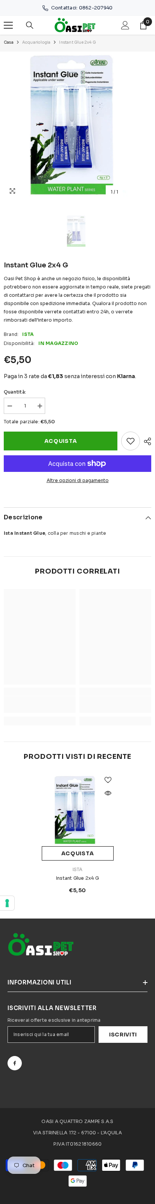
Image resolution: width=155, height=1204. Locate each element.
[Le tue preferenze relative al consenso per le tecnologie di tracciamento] (7, 903)
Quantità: (15, 392)
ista (27, 334)
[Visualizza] (108, 793)
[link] (40, 704)
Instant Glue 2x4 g (77, 878)
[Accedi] (125, 25)
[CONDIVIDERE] (145, 441)
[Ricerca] (29, 25)
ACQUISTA (60, 441)
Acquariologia (36, 42)
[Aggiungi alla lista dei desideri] (130, 441)
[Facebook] (15, 1063)
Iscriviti (123, 1034)
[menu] (8, 25)
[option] (77, 125)
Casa (9, 42)
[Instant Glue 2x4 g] (78, 810)
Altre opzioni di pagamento (78, 480)
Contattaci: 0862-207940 (82, 8)
